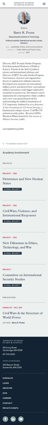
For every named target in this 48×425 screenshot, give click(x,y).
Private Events (10, 408)
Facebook (5, 419)
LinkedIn (13, 419)
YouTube (21, 419)
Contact (7, 403)
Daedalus (8, 378)
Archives (7, 388)
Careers (7, 398)
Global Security (12, 189)
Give (5, 393)
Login (6, 383)
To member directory (17, 144)
